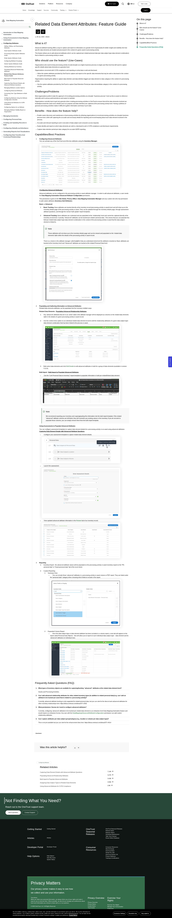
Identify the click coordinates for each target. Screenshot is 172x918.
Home (24, 10)
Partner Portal (73, 10)
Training (62, 10)
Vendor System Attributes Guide (13, 64)
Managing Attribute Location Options (14, 87)
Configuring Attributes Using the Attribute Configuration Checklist (15, 98)
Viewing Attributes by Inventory (13, 66)
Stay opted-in (145, 913)
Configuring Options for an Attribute (14, 107)
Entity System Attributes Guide (12, 58)
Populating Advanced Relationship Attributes (13, 70)
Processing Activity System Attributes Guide (14, 54)
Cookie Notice (73, 915)
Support (39, 10)
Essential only (133, 913)
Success (46, 10)
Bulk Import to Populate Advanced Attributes (13, 79)
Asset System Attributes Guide (12, 50)
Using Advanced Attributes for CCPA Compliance (14, 103)
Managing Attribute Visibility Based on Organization (14, 110)
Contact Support (30, 812)
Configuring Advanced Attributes (13, 90)
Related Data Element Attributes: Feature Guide (14, 74)
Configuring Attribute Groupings (13, 61)
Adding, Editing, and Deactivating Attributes (13, 47)
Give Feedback (170, 362)
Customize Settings (119, 913)
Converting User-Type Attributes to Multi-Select (15, 94)
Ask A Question (13, 812)
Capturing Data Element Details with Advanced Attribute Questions (14, 84)
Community (54, 10)
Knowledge (31, 10)
